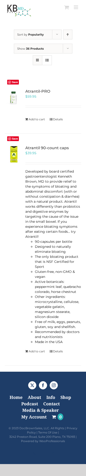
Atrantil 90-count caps (47, 148)
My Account (34, 417)
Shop (65, 397)
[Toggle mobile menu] (76, 7)
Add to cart (37, 119)
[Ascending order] (67, 34)
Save (15, 82)
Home (16, 397)
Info (50, 397)
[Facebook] (43, 385)
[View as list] (47, 60)
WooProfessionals (52, 441)
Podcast (29, 404)
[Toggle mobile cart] (66, 7)
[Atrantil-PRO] (13, 98)
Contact (51, 404)
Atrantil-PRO (37, 91)
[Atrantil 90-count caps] (13, 154)
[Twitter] (32, 385)
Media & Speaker (40, 410)
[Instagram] (54, 385)
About (34, 397)
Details (58, 119)
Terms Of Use (47, 432)
